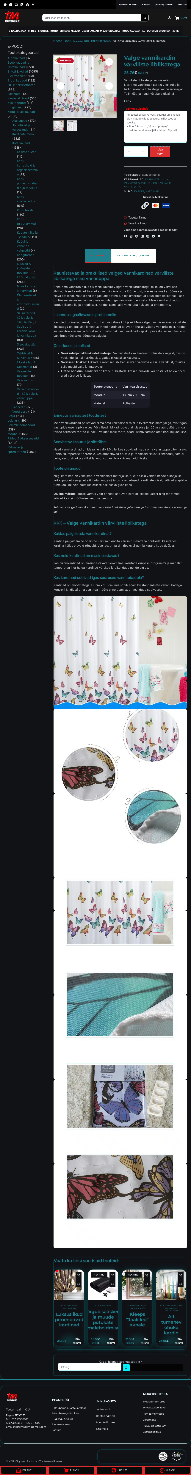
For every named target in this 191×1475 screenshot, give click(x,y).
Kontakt (182, 5)
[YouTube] (16, 4)
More (175, 30)
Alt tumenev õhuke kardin (171, 1324)
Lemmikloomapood (21, 425)
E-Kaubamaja (17, 30)
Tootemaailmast (128, 5)
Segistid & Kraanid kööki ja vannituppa (26, 331)
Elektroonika (16, 76)
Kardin (139, 191)
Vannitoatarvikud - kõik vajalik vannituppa (28, 393)
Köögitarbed (25, 255)
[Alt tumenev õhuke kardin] (171, 1285)
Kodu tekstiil (25, 210)
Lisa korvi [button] (77, 1340)
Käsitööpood (17, 103)
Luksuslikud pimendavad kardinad (69, 1319)
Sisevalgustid (26, 344)
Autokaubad (16, 58)
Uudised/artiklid (164, 5)
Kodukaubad (131, 30)
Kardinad (152, 191)
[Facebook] (5, 4)
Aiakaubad (19, 120)
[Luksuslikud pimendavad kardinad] (69, 1285)
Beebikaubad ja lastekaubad (101, 30)
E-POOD (57, 41)
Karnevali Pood (18, 98)
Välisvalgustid (26, 380)
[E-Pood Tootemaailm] (27, 1398)
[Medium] (33, 4)
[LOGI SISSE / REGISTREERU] (169, 17)
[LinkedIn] (142, 236)
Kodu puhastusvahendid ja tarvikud (27, 183)
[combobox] (92, 17)
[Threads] (147, 236)
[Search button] (144, 17)
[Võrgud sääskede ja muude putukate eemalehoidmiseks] (103, 1285)
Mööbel (43, 30)
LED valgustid (27, 277)
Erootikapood (17, 80)
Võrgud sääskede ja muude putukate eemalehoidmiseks (103, 1319)
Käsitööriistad (26, 152)
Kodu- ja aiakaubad (77, 41)
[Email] (159, 236)
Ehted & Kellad (70, 30)
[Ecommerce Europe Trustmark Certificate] (177, 1456)
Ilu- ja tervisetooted (156, 30)
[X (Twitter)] (22, 4)
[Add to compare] (79, 1275)
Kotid (54, 30)
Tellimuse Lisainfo (136, 108)
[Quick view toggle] (79, 1284)
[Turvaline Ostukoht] (137, 1456)
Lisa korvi (160, 151)
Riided (32, 30)
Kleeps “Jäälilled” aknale (137, 1319)
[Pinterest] (27, 4)
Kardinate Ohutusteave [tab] (133, 255)
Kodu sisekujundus (137, 1306)
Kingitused (15, 107)
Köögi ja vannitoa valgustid (23, 246)
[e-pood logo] (12, 17)
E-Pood (146, 5)
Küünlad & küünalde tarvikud (24, 268)
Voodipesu (19, 411)
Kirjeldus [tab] (97, 255)
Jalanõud (14, 94)
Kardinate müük (101, 41)
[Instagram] (10, 4)
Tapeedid (18, 407)
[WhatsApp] (153, 236)
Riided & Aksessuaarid (23, 438)
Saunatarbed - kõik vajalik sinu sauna (27, 317)
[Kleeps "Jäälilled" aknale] (137, 1285)
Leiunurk (14, 420)
